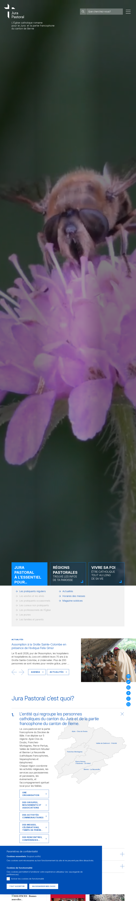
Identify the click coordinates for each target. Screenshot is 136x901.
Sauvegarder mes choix (44, 886)
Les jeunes (25, 614)
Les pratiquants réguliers (32, 591)
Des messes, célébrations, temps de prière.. (32, 827)
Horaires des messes (73, 596)
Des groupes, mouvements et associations (31, 805)
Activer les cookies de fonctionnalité (27, 878)
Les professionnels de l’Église (35, 610)
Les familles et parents (31, 619)
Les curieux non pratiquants (34, 605)
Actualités (67, 591)
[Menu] (128, 11)
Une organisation (30, 793)
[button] (14, 672)
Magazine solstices (72, 600)
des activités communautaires (32, 816)
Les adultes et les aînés (31, 596)
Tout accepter (17, 886)
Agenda (35, 672)
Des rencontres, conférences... (32, 838)
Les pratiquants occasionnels (34, 600)
